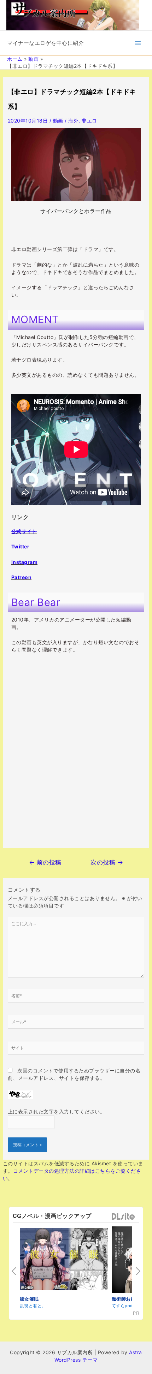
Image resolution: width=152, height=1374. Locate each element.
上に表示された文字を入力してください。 (56, 1111)
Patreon (21, 577)
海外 (73, 121)
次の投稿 (106, 862)
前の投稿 (45, 862)
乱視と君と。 (33, 1305)
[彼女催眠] (64, 1259)
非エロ (89, 121)
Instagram (24, 562)
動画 (58, 121)
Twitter (20, 546)
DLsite (123, 1216)
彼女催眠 (29, 1298)
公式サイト (24, 531)
